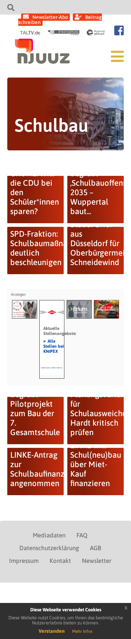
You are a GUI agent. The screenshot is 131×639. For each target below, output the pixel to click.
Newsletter (96, 560)
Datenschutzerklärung (49, 548)
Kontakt (60, 560)
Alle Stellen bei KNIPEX (53, 346)
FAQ (81, 535)
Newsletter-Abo (50, 17)
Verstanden (52, 631)
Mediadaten (49, 535)
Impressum (24, 560)
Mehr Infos (82, 631)
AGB (95, 548)
